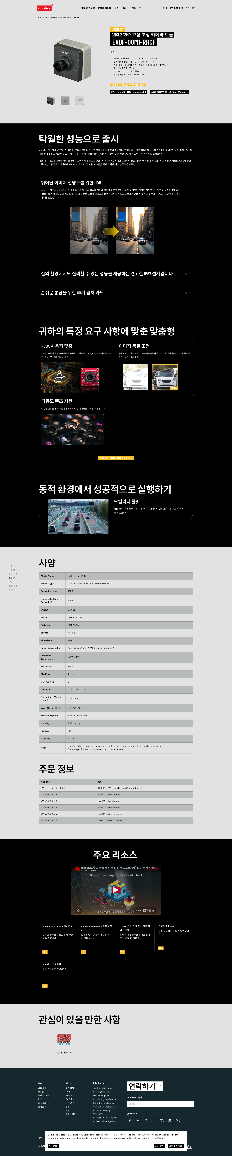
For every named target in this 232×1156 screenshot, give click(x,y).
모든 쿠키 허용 (175, 1146)
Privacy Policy (156, 1138)
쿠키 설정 (52, 1146)
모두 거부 (158, 1146)
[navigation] (104, 8)
